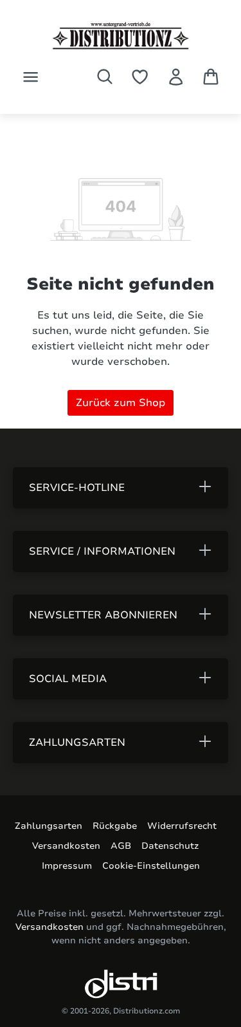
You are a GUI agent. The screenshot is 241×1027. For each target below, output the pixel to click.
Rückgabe (115, 826)
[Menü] (30, 77)
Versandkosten (66, 846)
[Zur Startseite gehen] (120, 35)
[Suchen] (104, 76)
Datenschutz (170, 846)
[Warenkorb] (210, 76)
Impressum (67, 866)
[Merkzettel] (139, 77)
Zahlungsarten (48, 826)
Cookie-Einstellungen (151, 866)
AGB (121, 846)
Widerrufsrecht (182, 826)
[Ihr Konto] (175, 77)
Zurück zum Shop (120, 403)
